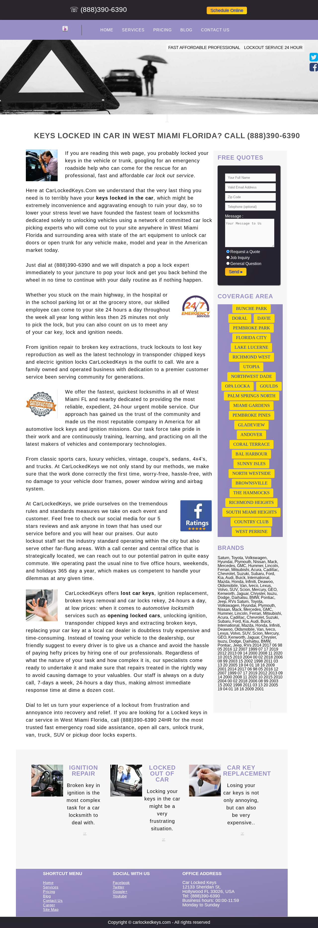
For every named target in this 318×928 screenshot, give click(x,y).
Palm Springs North (252, 395)
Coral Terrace (251, 444)
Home (106, 30)
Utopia (251, 366)
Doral (239, 318)
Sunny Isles (251, 463)
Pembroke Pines (252, 415)
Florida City (251, 337)
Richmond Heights (251, 502)
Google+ (120, 891)
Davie (264, 318)
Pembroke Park (251, 327)
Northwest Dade (251, 376)
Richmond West (251, 356)
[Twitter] (314, 59)
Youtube (120, 896)
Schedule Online (226, 10)
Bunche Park (251, 308)
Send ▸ (236, 271)
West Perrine (252, 531)
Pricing (162, 30)
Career (49, 905)
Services (133, 30)
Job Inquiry (240, 258)
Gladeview (251, 424)
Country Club (251, 521)
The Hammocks (251, 492)
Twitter (118, 887)
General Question (245, 264)
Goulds (269, 386)
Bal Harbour (251, 453)
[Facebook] (314, 69)
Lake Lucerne (251, 347)
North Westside (251, 473)
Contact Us (215, 30)
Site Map (50, 909)
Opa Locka (237, 386)
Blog (186, 30)
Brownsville (252, 483)
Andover (251, 434)
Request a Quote (245, 252)
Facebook (121, 883)
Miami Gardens (251, 405)
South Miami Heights (251, 512)
